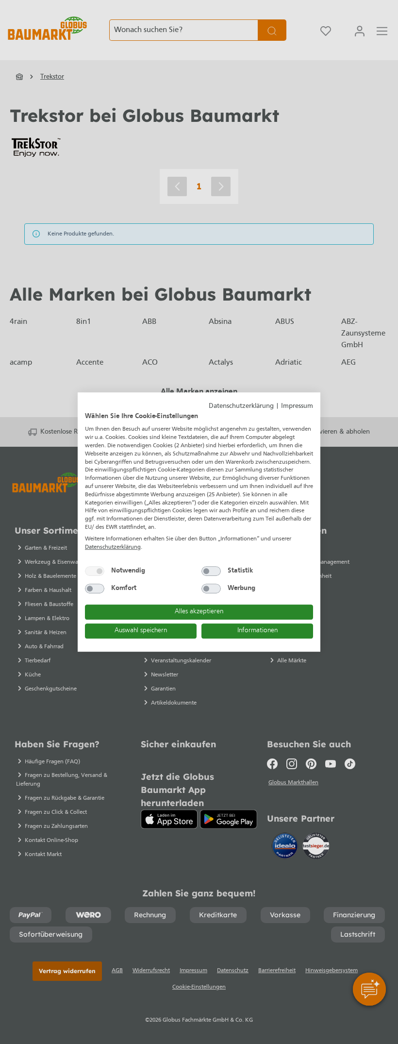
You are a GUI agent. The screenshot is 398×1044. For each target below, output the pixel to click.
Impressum (297, 406)
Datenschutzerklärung (241, 406)
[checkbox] (94, 571)
